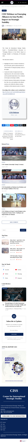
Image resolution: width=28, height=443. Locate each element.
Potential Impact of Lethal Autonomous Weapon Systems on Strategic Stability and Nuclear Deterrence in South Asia (15, 305)
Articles (5, 288)
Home (3, 6)
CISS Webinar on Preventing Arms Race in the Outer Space (20, 135)
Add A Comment (14, 222)
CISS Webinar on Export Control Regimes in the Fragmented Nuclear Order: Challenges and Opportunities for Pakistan (14, 213)
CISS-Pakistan (9, 25)
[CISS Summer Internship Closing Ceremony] (14, 153)
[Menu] (2, 2)
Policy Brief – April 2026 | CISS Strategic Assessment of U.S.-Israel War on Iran (17, 242)
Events (4, 10)
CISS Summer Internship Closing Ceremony (13, 164)
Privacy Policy (13, 339)
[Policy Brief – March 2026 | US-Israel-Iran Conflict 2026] (5, 250)
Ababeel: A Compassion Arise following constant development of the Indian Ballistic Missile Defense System (7, 136)
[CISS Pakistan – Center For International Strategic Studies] (12, 2)
